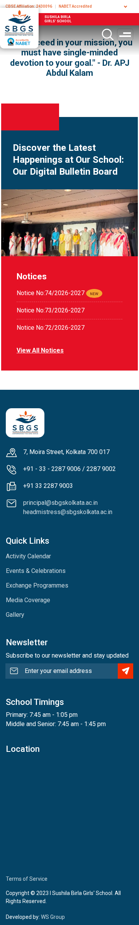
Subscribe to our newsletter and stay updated (67, 655)
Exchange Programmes (37, 585)
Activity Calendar (28, 556)
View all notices (40, 350)
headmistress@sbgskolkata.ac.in (67, 512)
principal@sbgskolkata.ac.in (60, 502)
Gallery (15, 614)
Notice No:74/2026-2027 (51, 293)
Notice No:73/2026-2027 (51, 310)
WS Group (53, 917)
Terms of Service (26, 879)
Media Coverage (28, 600)
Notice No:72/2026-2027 (51, 327)
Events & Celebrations (36, 570)
